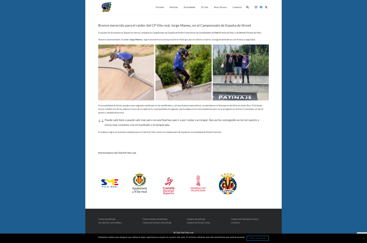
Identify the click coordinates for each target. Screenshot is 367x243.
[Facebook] (261, 7)
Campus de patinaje (196, 219)
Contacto (235, 222)
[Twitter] (266, 7)
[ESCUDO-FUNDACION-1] (227, 184)
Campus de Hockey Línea (198, 222)
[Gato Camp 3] (241, 72)
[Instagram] (255, 7)
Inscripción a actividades (110, 222)
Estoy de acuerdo (258, 238)
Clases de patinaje (106, 219)
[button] (247, 7)
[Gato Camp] (183, 72)
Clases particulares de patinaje (157, 222)
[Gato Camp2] (126, 72)
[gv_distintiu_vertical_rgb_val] (198, 183)
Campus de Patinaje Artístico (244, 219)
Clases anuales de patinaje (154, 219)
